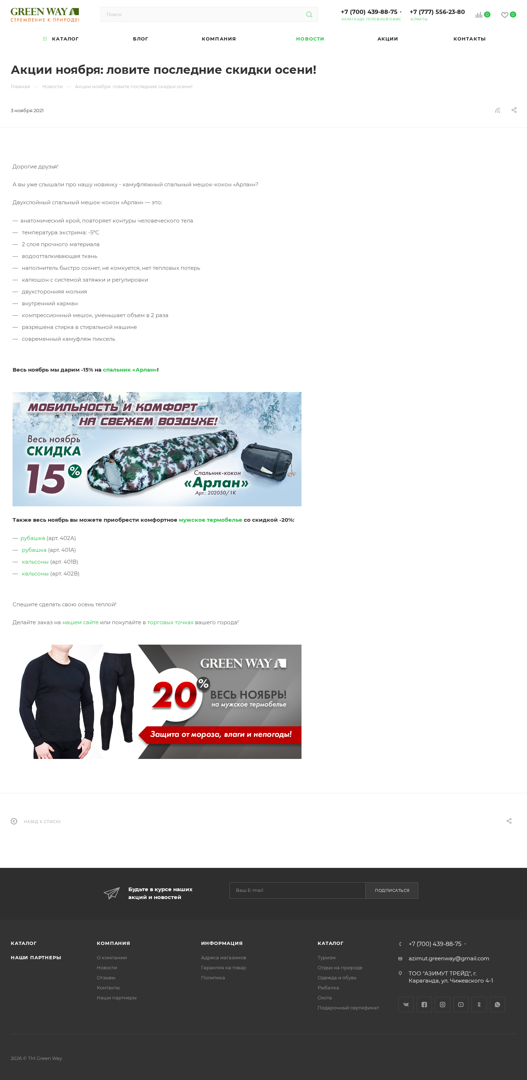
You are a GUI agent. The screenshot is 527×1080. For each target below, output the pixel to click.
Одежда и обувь (337, 977)
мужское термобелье (210, 519)
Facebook (424, 1004)
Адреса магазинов (223, 957)
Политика (213, 977)
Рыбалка (328, 987)
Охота (325, 997)
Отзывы (106, 977)
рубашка (32, 538)
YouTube (461, 1004)
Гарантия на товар (223, 967)
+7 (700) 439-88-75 (369, 12)
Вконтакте (406, 1004)
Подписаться (392, 890)
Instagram (442, 1004)
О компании (112, 957)
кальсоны (35, 561)
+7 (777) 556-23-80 (437, 12)
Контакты (108, 987)
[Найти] (309, 14)
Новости (107, 967)
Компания (113, 943)
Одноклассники (479, 1004)
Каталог (24, 943)
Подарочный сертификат (348, 1007)
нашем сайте (80, 622)
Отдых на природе (340, 967)
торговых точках (170, 622)
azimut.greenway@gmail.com (449, 958)
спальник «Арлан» (130, 369)
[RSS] (497, 110)
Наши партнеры (36, 957)
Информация (222, 943)
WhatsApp (497, 1004)
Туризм (327, 957)
